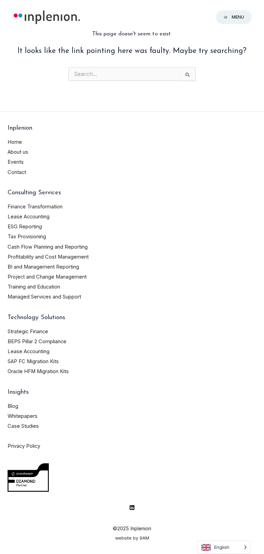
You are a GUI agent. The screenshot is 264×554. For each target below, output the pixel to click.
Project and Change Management (47, 277)
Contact (17, 172)
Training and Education (34, 287)
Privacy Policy (24, 446)
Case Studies (23, 426)
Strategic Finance (28, 331)
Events (16, 162)
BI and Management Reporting (43, 267)
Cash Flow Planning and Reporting (48, 247)
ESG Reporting (25, 227)
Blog (13, 406)
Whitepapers (22, 416)
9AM (144, 538)
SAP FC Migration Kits (33, 361)
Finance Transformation (35, 207)
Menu (238, 17)
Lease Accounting (29, 217)
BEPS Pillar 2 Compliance (37, 341)
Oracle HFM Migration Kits (38, 371)
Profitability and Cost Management (48, 257)
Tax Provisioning (27, 236)
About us (18, 152)
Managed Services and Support (44, 297)
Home (15, 142)
